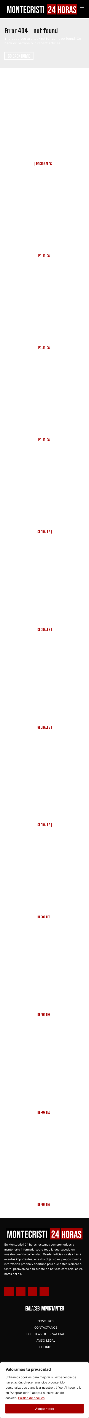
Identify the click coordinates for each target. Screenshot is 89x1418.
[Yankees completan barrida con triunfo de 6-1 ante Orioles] (44, 1160)
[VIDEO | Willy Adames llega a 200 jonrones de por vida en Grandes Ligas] (44, 1062)
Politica (44, 255)
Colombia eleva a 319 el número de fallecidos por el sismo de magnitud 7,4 (44, 617)
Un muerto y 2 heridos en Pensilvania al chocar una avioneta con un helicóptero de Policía (44, 714)
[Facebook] (9, 1291)
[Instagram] (20, 1291)
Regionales (44, 164)
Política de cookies (31, 1398)
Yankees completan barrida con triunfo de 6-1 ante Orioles (44, 1194)
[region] (44, 1390)
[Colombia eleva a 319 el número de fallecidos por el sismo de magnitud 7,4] (44, 579)
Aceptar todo (44, 1408)
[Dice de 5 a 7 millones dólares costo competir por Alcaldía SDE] (44, 303)
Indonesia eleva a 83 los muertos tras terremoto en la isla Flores (44, 522)
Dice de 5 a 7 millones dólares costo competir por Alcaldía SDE (44, 338)
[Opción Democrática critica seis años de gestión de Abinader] (44, 395)
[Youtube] (44, 1291)
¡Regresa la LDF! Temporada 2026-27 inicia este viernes (44, 907)
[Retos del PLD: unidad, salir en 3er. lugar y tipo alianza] (44, 211)
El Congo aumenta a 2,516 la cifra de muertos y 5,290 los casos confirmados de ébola (44, 812)
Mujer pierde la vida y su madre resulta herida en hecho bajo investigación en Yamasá (44, 151)
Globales (43, 532)
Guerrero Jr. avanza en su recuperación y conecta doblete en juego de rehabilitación (44, 1002)
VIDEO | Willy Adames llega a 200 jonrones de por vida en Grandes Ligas (44, 1100)
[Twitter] (32, 1291)
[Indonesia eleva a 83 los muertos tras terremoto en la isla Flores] (44, 487)
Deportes (44, 917)
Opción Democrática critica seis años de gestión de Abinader (44, 430)
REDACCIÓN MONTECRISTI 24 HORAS (44, 167)
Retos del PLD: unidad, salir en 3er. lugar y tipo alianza (44, 246)
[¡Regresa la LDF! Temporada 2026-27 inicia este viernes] (44, 872)
